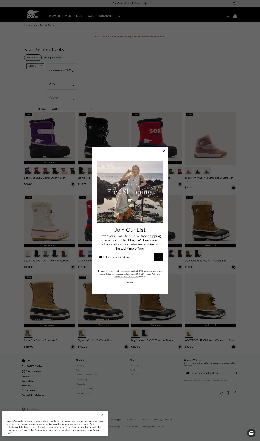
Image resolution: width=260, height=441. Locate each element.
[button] (251, 433)
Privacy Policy (151, 274)
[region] (55, 423)
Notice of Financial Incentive (127, 277)
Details (130, 282)
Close (103, 415)
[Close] (164, 150)
